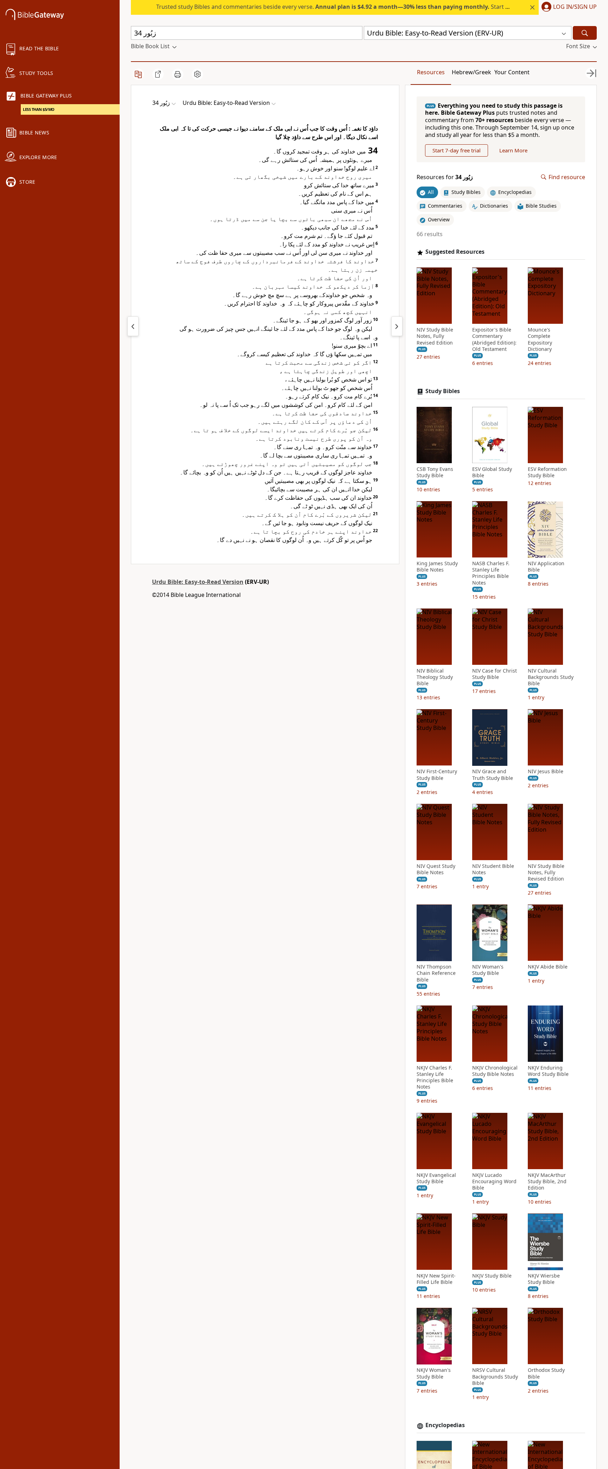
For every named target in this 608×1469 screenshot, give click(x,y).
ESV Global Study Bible (492, 472)
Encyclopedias (445, 1425)
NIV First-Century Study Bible (437, 775)
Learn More (513, 150)
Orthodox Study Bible (546, 1373)
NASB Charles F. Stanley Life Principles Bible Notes (490, 573)
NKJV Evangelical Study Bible (436, 1178)
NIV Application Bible (546, 567)
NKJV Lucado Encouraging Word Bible (494, 1181)
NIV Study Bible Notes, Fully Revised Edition (435, 336)
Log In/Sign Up (575, 7)
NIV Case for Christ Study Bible (494, 674)
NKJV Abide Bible (548, 967)
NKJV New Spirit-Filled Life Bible (436, 1279)
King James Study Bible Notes (437, 567)
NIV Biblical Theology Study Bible (435, 677)
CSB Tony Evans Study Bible (435, 472)
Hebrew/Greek (471, 72)
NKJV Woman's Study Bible (434, 1373)
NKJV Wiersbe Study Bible (544, 1279)
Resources (431, 72)
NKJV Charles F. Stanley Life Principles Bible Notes (435, 1077)
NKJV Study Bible (492, 1276)
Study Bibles (442, 391)
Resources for (445, 177)
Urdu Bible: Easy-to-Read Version (197, 582)
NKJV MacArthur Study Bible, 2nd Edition (547, 1181)
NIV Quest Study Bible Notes (436, 869)
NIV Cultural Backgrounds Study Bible (551, 677)
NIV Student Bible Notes (493, 869)
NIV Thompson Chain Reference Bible (436, 973)
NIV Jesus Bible (545, 772)
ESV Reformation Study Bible (547, 472)
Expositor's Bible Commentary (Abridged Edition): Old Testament (494, 340)
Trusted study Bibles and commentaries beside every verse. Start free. (337, 7)
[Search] (585, 33)
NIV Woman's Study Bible (488, 970)
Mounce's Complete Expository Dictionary (540, 340)
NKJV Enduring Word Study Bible (548, 1071)
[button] (568, 7)
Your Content (512, 72)
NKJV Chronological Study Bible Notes (495, 1071)
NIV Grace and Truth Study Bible (492, 775)
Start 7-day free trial (456, 150)
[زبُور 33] (133, 326)
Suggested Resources (454, 252)
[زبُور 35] (397, 326)
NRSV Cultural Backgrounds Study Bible (495, 1376)
